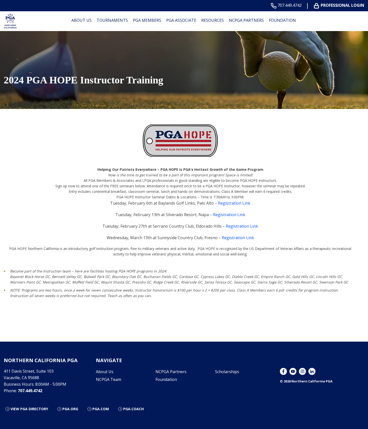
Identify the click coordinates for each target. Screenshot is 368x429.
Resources (212, 20)
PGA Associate (181, 20)
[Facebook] (283, 371)
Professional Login (342, 5)
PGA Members (147, 20)
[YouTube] (292, 371)
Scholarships (227, 371)
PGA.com (100, 408)
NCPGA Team (108, 379)
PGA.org (70, 408)
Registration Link (234, 203)
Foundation (282, 20)
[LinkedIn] (311, 371)
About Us (81, 20)
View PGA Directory (29, 408)
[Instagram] (302, 371)
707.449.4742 (290, 5)
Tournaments (112, 20)
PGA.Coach (133, 408)
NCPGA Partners (246, 20)
